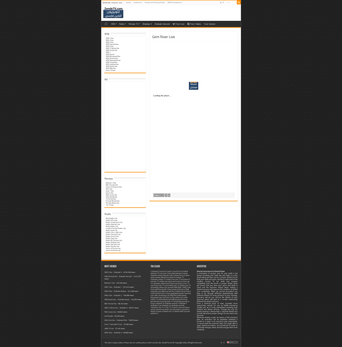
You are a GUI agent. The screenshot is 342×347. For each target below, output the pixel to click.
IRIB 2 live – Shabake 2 (113, 295)
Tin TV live (110, 205)
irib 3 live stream (170, 289)
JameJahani (174, 293)
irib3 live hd (159, 289)
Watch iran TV (168, 311)
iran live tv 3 (185, 279)
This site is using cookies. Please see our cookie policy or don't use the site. (132, 343)
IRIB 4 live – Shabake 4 (113, 333)
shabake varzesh (177, 305)
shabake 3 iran (156, 305)
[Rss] (221, 2)
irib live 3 (171, 291)
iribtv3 (178, 291)
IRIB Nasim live (111, 66)
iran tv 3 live (181, 281)
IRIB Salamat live (112, 64)
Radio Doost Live (112, 236)
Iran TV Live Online (166, 285)
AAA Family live (111, 197)
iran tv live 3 (178, 283)
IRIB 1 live (109, 38)
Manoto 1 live (111, 183)
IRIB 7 (108, 52)
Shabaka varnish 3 (172, 303)
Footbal (185, 271)
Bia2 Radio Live (111, 218)
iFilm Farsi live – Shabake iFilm (115, 320)
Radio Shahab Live (113, 242)
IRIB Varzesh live (112, 44)
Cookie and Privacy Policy (155, 2)
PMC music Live (110, 312)
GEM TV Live (109, 328)
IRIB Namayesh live (113, 60)
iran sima (168, 281)
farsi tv (179, 271)
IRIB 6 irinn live (111, 50)
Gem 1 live (110, 191)
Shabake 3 (147, 24)
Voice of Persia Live (113, 248)
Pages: (157, 195)
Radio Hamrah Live (113, 224)
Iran (161, 273)
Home (128, 2)
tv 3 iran (179, 307)
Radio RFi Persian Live (114, 240)
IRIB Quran (110, 54)
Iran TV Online (179, 285)
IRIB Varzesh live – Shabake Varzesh (118, 276)
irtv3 (162, 293)
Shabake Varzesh (162, 24)
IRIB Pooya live (111, 62)
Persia (184, 299)
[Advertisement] (193, 61)
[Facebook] (223, 2)
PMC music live (111, 195)
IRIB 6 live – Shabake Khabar (115, 291)
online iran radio (181, 297)
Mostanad (182, 295)
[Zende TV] (113, 13)
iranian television (161, 277)
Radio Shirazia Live (113, 244)
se (163, 303)
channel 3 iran (157, 271)
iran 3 (165, 273)
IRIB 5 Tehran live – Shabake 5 (115, 308)
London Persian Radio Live (116, 228)
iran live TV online (157, 281)
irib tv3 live (156, 293)
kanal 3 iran (183, 293)
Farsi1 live (109, 193)
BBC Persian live (112, 185)
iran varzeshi (169, 287)
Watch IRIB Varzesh (182, 311)
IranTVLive (170, 283)
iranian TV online (164, 279)
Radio (121, 24)
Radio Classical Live (113, 234)
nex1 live (162, 297)
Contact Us (138, 2)
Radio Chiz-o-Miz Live (114, 232)
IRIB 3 (185, 287)
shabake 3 (183, 303)
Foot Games (209, 24)
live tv (176, 295)
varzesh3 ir (177, 309)
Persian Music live (112, 203)
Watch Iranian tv (157, 311)
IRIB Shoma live (112, 58)
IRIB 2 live (109, 40)
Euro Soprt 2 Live (169, 271)
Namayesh (155, 297)
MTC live (109, 189)
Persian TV (133, 24)
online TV (154, 299)
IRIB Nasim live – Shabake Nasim (116, 300)
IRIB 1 (180, 287)
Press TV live (110, 70)
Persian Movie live (112, 201)
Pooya (153, 303)
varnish (158, 309)
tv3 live (185, 307)
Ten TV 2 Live (171, 307)
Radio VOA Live (111, 220)
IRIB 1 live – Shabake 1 (113, 287)
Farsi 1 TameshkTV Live (113, 324)
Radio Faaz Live (111, 238)
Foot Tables (195, 24)
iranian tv (171, 277)
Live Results (108, 316)
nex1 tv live (170, 297)
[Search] (239, 2)
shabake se (166, 305)
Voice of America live (114, 187)
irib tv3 (183, 291)
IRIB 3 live (109, 42)
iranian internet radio (165, 275)
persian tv (185, 301)
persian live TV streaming (171, 301)
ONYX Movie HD (164, 299)
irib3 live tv (181, 289)
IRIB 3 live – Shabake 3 (113, 272)
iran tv (174, 281)
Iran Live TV (176, 279)
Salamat (159, 303)
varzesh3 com (167, 309)
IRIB (113, 24)
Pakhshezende (176, 299)
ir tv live (167, 293)
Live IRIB (170, 295)
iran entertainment (175, 273)
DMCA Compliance (175, 2)
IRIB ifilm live (111, 68)
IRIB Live (164, 291)
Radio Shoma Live (112, 246)
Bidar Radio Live (112, 226)
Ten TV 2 (161, 307)
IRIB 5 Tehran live (112, 48)
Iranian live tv (179, 275)
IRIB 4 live (109, 46)
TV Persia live (111, 199)
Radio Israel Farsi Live (114, 222)
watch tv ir (154, 313)
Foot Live (180, 24)
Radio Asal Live (111, 230)
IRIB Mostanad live (113, 56)
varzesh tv (185, 309)
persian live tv (156, 301)
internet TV (155, 273)
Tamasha (154, 307)
